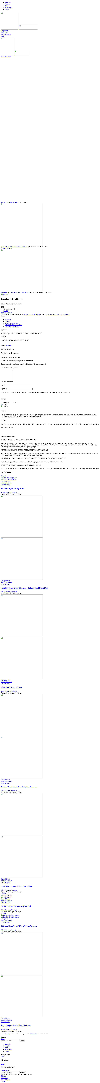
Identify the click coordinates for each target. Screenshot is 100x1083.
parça (61, 314)
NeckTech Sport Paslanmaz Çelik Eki (16, 906)
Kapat (2, 1039)
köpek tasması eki (53, 314)
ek (47, 314)
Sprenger (37, 314)
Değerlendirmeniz (7, 382)
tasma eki (67, 314)
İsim (3, 385)
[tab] (52, 319)
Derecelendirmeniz (7, 367)
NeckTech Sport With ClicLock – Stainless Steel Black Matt (24, 588)
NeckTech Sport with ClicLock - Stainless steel (15, 292)
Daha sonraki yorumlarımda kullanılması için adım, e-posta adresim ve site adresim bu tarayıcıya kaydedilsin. (36, 392)
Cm (2, 310)
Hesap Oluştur (5, 1070)
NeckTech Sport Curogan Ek (12, 489)
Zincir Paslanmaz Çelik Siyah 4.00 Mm (16, 886)
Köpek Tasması (13, 202)
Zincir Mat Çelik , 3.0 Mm (11, 687)
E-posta (4, 389)
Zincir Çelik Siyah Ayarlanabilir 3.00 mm (14, 246)
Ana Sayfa (4, 202)
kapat (2, 1056)
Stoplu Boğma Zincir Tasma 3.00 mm (16, 1025)
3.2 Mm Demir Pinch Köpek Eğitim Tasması (18, 787)
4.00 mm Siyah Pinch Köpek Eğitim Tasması (19, 926)
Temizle (6, 311)
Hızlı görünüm (5, 481)
